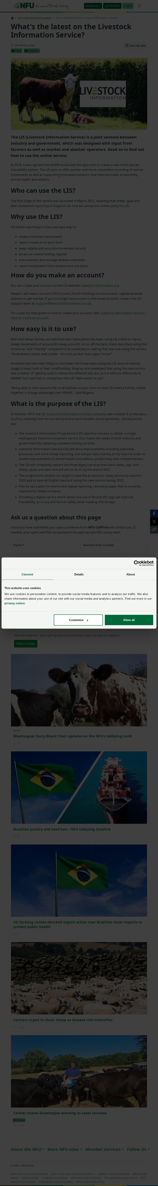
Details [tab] (79, 574)
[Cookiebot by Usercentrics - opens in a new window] (137, 563)
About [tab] (130, 574)
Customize (76, 620)
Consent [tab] (27, 574)
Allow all (129, 620)
